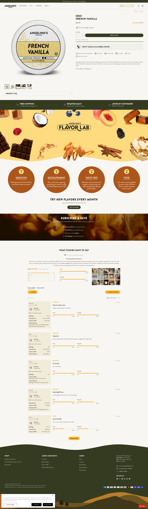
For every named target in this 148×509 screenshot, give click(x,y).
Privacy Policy (82, 470)
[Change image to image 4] (23, 86)
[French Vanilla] (38, 49)
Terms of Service (83, 467)
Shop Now (83, 1)
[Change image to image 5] (29, 86)
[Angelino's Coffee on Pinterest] (122, 479)
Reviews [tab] (31, 288)
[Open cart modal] (142, 5)
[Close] (52, 495)
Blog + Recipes (45, 462)
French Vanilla (37, 310)
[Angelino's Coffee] (10, 6)
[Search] (133, 5)
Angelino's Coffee (16, 484)
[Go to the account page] (138, 5)
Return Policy (82, 465)
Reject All (36, 504)
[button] (135, 23)
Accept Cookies (48, 504)
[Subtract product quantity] (77, 35)
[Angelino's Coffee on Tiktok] (127, 479)
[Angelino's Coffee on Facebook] (117, 479)
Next (141, 11)
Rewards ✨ (8, 465)
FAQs (80, 459)
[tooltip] (81, 258)
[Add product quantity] (82, 35)
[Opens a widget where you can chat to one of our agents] (142, 506)
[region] (28, 501)
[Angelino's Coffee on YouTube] (129, 479)
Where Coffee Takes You (48, 467)
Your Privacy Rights (10, 504)
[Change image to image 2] (12, 86)
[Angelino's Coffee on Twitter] (120, 479)
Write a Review (114, 292)
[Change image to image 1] (7, 86)
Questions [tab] (40, 288)
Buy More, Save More (10, 459)
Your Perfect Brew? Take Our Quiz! (13, 462)
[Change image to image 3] (18, 86)
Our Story (44, 459)
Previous (136, 11)
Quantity (78, 32)
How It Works (45, 465)
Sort (108, 298)
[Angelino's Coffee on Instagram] (124, 479)
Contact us (81, 462)
